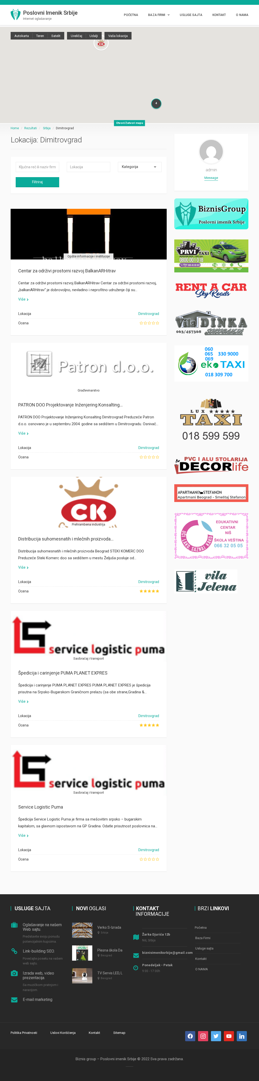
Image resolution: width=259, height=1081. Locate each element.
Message (211, 178)
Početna (131, 15)
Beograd (106, 955)
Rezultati (30, 128)
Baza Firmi (156, 15)
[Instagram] (203, 1036)
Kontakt (219, 15)
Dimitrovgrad (148, 314)
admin (211, 169)
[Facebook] (190, 1036)
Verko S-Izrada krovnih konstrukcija (125, 927)
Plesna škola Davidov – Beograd (122, 950)
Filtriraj (37, 182)
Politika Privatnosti (24, 1033)
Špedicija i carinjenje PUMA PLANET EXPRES (62, 673)
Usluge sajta (191, 15)
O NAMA (242, 15)
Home (15, 128)
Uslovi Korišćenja (63, 1033)
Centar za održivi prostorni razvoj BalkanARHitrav (67, 270)
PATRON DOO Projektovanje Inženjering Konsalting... (70, 404)
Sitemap (119, 1033)
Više (22, 299)
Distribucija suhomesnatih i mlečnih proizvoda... (66, 539)
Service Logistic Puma (40, 807)
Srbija (47, 128)
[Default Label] (216, 1036)
